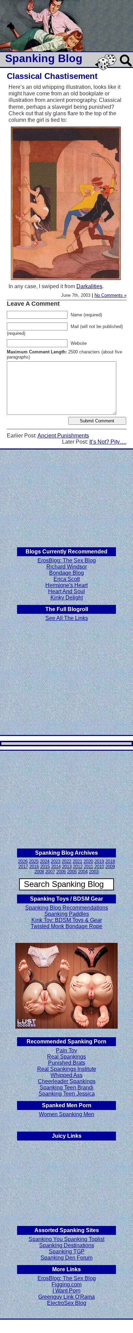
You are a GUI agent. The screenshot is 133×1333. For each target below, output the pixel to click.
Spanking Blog (44, 58)
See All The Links (66, 618)
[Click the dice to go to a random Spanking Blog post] (106, 69)
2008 (39, 871)
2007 (50, 871)
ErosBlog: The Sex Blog (67, 560)
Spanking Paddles (66, 914)
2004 (83, 871)
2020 (88, 861)
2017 (23, 866)
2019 (99, 861)
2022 (66, 861)
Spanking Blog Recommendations (66, 908)
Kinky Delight (66, 597)
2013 (67, 866)
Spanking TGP (67, 1251)
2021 (77, 861)
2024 (44, 861)
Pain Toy (66, 1050)
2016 (34, 866)
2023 (55, 861)
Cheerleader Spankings (66, 1081)
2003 (94, 871)
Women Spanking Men (66, 1114)
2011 (88, 866)
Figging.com (66, 1284)
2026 (23, 861)
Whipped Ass (66, 1075)
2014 (56, 866)
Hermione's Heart (66, 585)
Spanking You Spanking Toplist (66, 1239)
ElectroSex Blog (66, 1303)
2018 (110, 861)
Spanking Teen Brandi (66, 1087)
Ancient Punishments (63, 436)
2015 (45, 866)
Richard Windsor (66, 567)
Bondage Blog (66, 573)
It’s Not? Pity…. (108, 442)
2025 (34, 861)
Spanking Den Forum (66, 1258)
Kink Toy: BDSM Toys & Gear (66, 920)
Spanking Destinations (66, 1245)
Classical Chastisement (52, 76)
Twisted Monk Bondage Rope (66, 926)
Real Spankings (66, 1057)
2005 (72, 871)
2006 (61, 871)
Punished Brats (66, 1063)
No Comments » (110, 295)
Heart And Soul (66, 591)
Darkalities (89, 286)
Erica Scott (67, 579)
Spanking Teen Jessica (67, 1094)
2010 (99, 866)
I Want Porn (66, 1291)
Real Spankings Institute (66, 1069)
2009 (110, 866)
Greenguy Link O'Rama (66, 1297)
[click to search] (126, 67)
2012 (78, 866)
